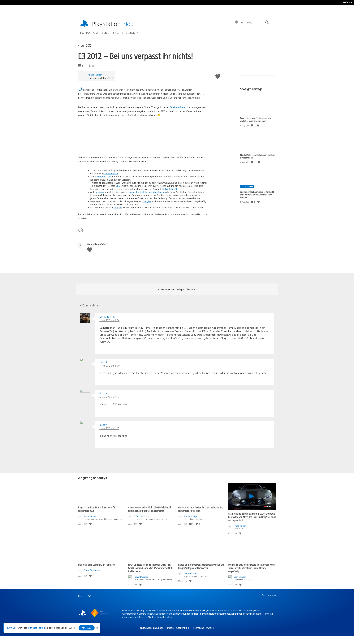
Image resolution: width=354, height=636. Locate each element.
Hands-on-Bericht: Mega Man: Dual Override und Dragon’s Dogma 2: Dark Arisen (201, 566)
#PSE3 (119, 185)
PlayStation (113, 23)
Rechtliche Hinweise (203, 627)
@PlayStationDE (170, 189)
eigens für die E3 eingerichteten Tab (147, 192)
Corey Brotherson (92, 570)
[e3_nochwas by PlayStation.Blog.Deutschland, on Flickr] (99, 143)
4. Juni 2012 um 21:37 (109, 397)
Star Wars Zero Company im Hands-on (96, 564)
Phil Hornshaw (190, 573)
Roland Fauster (95, 74)
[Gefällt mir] (258, 125)
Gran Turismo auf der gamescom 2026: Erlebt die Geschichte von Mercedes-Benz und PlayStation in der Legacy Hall (252, 517)
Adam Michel (90, 516)
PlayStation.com (103, 176)
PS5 (82, 32)
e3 (80, 245)
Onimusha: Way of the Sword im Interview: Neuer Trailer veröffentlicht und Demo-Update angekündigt (251, 568)
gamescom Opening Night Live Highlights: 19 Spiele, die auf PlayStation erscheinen (149, 509)
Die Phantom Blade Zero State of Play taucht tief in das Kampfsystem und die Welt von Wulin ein (257, 194)
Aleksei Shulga (190, 516)
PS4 (88, 32)
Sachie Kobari (240, 576)
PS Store (105, 32)
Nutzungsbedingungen (151, 627)
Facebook (100, 192)
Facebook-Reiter (178, 107)
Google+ (146, 201)
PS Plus (115, 32)
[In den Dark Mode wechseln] (236, 22)
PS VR (95, 32)
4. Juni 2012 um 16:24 (109, 320)
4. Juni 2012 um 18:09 (109, 365)
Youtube (118, 207)
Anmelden (247, 22)
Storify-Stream (110, 173)
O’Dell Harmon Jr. (142, 516)
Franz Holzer (240, 525)
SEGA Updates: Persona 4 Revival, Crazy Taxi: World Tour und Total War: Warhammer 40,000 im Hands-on (150, 568)
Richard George (141, 576)
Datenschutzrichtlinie (178, 627)
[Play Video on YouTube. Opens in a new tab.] (268, 506)
